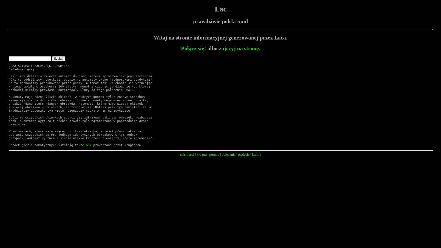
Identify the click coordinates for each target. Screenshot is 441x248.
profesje (243, 154)
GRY (88, 145)
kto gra (202, 154)
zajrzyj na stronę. (239, 48)
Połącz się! (193, 48)
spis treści (187, 154)
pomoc (214, 154)
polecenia (228, 154)
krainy (256, 154)
